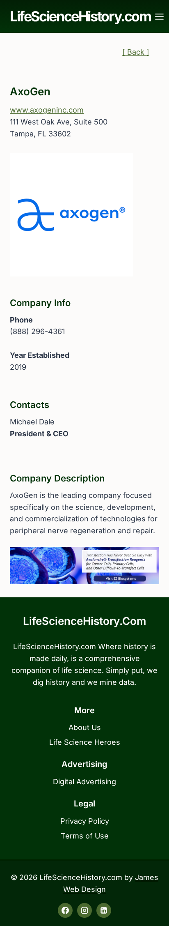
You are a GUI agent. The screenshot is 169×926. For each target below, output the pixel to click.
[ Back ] (135, 52)
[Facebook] (65, 910)
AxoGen (30, 91)
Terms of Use (85, 836)
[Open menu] (159, 16)
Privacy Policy (84, 821)
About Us (85, 727)
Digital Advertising (84, 781)
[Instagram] (84, 910)
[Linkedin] (103, 910)
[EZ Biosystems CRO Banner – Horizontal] (84, 565)
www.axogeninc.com (47, 110)
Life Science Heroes (84, 742)
